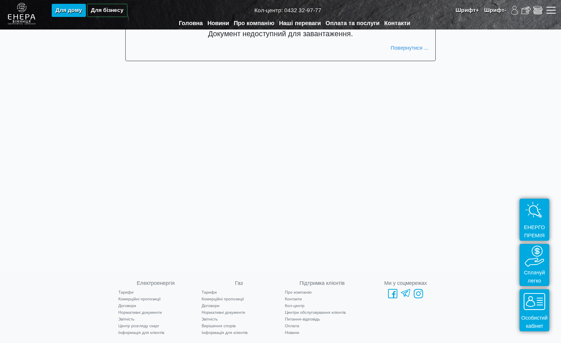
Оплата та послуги (352, 23)
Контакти (397, 23)
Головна (191, 23)
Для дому (69, 10)
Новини (218, 23)
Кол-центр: (287, 10)
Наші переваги (300, 23)
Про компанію (254, 23)
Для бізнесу (107, 10)
